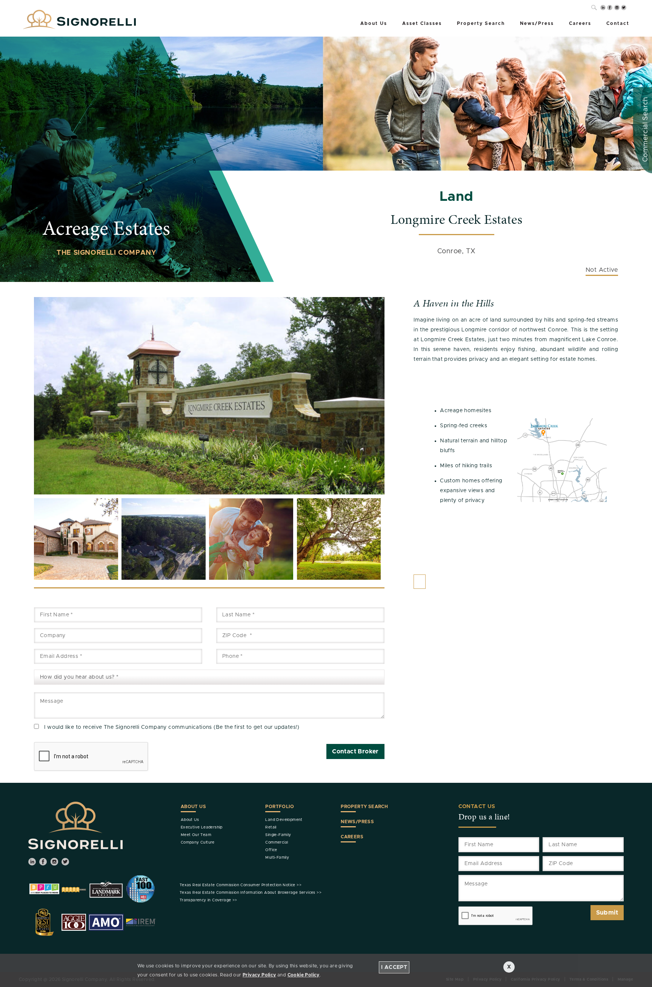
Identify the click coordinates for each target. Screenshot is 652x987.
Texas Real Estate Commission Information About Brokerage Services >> (250, 893)
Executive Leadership (202, 827)
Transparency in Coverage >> (208, 900)
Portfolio (279, 806)
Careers (580, 23)
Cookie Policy (304, 975)
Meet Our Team (196, 835)
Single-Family (278, 835)
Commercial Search (645, 129)
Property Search (481, 23)
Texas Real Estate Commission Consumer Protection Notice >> (240, 885)
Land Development (283, 820)
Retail (270, 827)
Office (271, 850)
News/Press (537, 23)
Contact (617, 23)
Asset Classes (422, 23)
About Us (373, 23)
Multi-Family (277, 857)
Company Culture (198, 842)
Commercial (276, 842)
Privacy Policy (259, 975)
